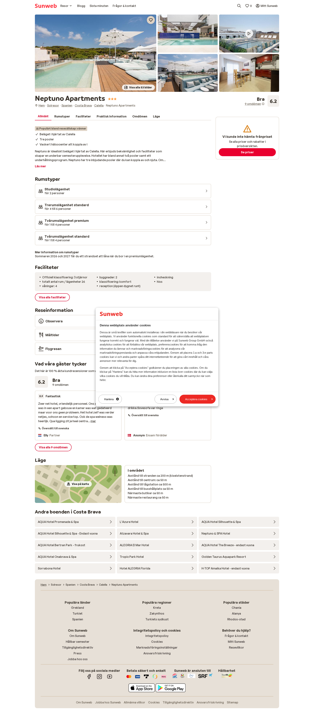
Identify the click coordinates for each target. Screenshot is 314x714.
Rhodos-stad (236, 619)
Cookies (157, 641)
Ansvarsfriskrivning (157, 653)
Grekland (77, 607)
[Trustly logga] (146, 678)
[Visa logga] (137, 678)
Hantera (109, 399)
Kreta (157, 607)
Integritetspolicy (156, 636)
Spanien (77, 619)
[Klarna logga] (164, 678)
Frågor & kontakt (236, 636)
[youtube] (109, 678)
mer (93, 421)
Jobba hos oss (77, 659)
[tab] (43, 116)
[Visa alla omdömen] (262, 101)
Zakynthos (157, 613)
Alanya (236, 613)
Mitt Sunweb (236, 641)
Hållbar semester (77, 641)
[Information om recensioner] (263, 104)
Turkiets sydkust (157, 619)
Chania (236, 607)
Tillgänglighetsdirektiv (77, 647)
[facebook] (89, 678)
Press (78, 653)
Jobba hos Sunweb (108, 702)
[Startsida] (46, 6)
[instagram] (99, 678)
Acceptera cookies (196, 399)
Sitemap (232, 702)
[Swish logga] (155, 678)
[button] (95, 53)
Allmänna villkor (134, 702)
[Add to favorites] (151, 20)
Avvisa (164, 399)
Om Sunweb (77, 636)
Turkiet (77, 613)
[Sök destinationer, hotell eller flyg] (239, 5)
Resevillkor (236, 647)
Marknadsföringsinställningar (157, 647)
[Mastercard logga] (129, 678)
